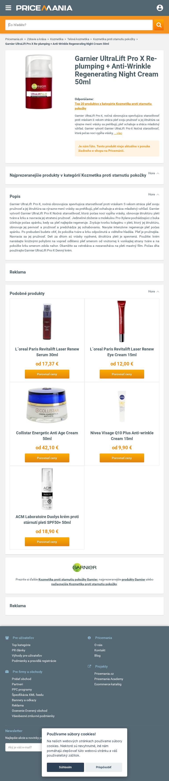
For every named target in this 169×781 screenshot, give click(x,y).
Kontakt (99, 650)
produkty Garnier (133, 579)
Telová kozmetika (78, 39)
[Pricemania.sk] (44, 8)
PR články (18, 650)
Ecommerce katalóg (107, 684)
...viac (118, 133)
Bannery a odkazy (24, 700)
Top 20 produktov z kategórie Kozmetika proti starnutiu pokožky (113, 106)
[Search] (159, 24)
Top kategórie (21, 645)
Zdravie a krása (36, 39)
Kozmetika (56, 39)
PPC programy (22, 689)
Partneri (17, 684)
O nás (98, 645)
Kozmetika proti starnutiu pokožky (114, 39)
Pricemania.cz (104, 673)
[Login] (160, 8)
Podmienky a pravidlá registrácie (34, 661)
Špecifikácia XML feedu (28, 695)
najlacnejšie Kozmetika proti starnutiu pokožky (84, 584)
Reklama (18, 705)
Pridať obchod (21, 679)
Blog (97, 655)
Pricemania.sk (14, 39)
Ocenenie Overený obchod (29, 710)
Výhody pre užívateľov (27, 655)
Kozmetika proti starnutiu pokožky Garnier (68, 579)
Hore (151, 173)
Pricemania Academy (108, 679)
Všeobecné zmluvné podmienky (33, 716)
